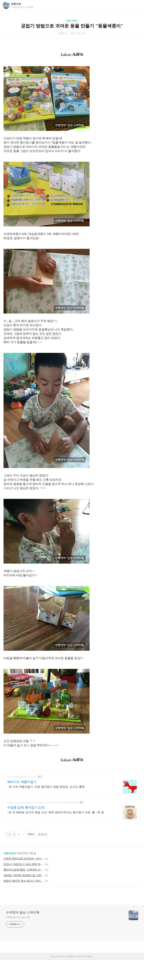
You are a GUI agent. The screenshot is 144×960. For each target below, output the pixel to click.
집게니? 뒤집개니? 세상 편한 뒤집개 (24, 864)
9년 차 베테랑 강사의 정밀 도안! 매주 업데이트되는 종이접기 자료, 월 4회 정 (55, 812)
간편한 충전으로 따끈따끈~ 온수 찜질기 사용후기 (24, 858)
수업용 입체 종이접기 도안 (26, 807)
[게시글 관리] (19, 834)
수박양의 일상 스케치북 (22, 912)
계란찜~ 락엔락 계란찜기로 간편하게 (24, 875)
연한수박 (16, 4)
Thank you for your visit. (18, 917)
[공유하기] (14, 834)
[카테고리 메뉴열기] (137, 5)
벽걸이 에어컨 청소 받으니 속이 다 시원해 (24, 880)
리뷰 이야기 (72, 20)
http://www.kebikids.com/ (21, 776)
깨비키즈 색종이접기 (22, 782)
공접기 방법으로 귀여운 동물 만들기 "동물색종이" (72, 25)
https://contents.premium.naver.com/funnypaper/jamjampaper (42, 802)
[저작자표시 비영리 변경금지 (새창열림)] (42, 834)
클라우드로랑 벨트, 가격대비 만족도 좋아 (24, 869)
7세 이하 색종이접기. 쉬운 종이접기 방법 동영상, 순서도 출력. (46, 786)
